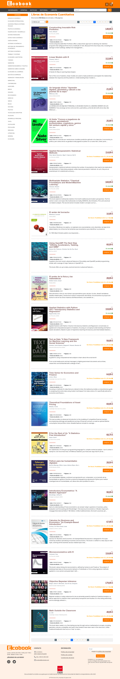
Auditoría (11, 86)
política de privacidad (104, 651)
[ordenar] (47, 22)
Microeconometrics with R (61, 552)
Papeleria (11, 130)
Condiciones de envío (67, 658)
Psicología (11, 127)
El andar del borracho (59, 212)
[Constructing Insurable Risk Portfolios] (39, 38)
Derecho (10, 98)
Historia (10, 107)
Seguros (10, 92)
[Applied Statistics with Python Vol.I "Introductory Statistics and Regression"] (39, 319)
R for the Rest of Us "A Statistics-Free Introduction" (64, 434)
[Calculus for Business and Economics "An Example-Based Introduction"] (39, 531)
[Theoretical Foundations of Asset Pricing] (39, 414)
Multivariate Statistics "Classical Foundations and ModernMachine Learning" (65, 182)
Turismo (10, 60)
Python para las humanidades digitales (63, 462)
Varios (10, 101)
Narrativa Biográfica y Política (18, 66)
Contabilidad (12, 83)
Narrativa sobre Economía (16, 69)
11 (102, 22)
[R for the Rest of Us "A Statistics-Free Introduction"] (39, 443)
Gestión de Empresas (14, 74)
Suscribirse (100, 656)
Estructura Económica (15, 37)
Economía (11, 139)
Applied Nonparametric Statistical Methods (65, 152)
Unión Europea (12, 40)
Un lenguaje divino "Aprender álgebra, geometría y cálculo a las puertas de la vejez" (64, 90)
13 (108, 22)
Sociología (11, 124)
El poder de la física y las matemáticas (61, 277)
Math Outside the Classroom (62, 610)
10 (100, 22)
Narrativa (11, 63)
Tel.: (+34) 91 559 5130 (42, 657)
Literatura (11, 133)
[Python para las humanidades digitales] (39, 471)
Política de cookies (66, 655)
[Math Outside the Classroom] (39, 621)
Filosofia (11, 115)
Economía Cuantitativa (15, 57)
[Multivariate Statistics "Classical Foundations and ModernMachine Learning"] (39, 191)
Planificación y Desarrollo (16, 32)
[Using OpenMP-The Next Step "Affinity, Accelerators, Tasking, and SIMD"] (39, 251)
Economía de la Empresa (15, 71)
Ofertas (23, 10)
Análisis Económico (14, 18)
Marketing (11, 80)
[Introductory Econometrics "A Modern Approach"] (39, 500)
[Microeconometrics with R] (39, 562)
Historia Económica (14, 51)
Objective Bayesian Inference (62, 581)
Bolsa (10, 104)
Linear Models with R (59, 57)
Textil (10, 121)
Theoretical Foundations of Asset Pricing (64, 403)
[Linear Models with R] (39, 68)
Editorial (44, 10)
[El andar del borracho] (39, 223)
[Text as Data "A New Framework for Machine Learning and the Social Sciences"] (39, 349)
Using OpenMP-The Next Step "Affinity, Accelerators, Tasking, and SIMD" (63, 245)
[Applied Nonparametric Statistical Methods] (39, 161)
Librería (54, 10)
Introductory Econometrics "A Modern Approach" (63, 492)
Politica (10, 109)
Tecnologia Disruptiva (15, 112)
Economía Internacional (16, 21)
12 (105, 22)
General (10, 136)
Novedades (13, 10)
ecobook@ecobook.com (42, 660)
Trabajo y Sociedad (14, 54)
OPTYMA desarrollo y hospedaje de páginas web (60, 677)
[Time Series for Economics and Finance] (39, 383)
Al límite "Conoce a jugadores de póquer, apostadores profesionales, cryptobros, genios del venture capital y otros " (65, 122)
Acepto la (101, 651)
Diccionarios (12, 95)
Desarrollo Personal (14, 118)
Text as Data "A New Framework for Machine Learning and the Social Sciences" (64, 341)
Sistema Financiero (14, 34)
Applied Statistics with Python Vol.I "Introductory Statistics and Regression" (64, 309)
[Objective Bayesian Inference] (39, 591)
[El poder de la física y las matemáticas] (39, 288)
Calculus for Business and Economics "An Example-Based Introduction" (64, 522)
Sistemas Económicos (15, 43)
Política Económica (14, 29)
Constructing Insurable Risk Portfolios (62, 28)
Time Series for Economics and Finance (63, 374)
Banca (10, 89)
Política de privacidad (67, 652)
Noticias (33, 10)
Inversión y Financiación (16, 77)
